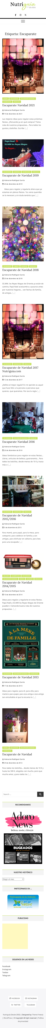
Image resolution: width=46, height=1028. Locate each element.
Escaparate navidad (28, 98)
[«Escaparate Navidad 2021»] (26, 128)
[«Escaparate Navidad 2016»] (9, 465)
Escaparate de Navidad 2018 (20, 270)
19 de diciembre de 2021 (13, 114)
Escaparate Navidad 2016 (18, 442)
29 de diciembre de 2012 (13, 763)
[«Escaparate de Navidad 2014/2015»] (14, 609)
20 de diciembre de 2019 (13, 184)
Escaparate (14, 98)
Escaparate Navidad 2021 (18, 105)
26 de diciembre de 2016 (13, 450)
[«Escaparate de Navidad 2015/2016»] (20, 542)
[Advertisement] (15, 936)
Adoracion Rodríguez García (14, 110)
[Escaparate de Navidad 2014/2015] (23, 554)
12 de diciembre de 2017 (13, 380)
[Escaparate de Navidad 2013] (21, 621)
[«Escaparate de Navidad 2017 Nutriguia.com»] (38, 391)
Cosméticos (16, 576)
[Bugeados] (23, 834)
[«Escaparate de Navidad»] (29, 774)
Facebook (6, 966)
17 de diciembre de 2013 (13, 686)
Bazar (6, 98)
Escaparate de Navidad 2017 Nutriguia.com (20, 369)
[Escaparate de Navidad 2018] (23, 208)
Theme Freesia (37, 1014)
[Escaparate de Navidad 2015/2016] (23, 477)
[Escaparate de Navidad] (15, 710)
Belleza (6, 576)
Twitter (5, 972)
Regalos (17, 102)
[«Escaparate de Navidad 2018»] (13, 293)
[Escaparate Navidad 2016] (23, 403)
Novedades (7, 102)
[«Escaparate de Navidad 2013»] (34, 697)
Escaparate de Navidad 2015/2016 (17, 517)
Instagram (6, 969)
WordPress (8, 1018)
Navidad (17, 172)
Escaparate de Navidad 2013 (20, 677)
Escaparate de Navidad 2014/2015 (17, 584)
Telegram (6, 975)
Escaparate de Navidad (17, 754)
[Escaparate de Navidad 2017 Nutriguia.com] (23, 305)
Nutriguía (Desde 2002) (11, 1014)
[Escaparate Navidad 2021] (23, 40)
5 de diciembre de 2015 (12, 527)
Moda (22, 579)
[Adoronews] (23, 811)
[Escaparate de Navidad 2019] (23, 141)
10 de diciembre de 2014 (13, 595)
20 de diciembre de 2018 (13, 278)
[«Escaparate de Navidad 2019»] (36, 196)
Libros (16, 266)
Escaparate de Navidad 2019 (20, 175)
